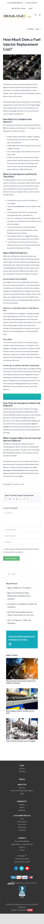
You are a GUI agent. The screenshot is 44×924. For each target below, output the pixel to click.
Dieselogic (8, 484)
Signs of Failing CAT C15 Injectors (19, 588)
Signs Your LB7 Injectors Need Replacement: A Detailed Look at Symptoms (18, 596)
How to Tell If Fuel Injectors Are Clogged (20, 741)
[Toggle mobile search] (36, 15)
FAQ (22, 819)
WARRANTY (22, 801)
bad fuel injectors (11, 268)
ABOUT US (22, 784)
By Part (22, 769)
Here (22, 271)
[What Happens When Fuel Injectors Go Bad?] (22, 698)
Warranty (22, 810)
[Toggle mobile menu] (40, 15)
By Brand (22, 771)
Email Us (22, 847)
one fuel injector (18, 206)
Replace (22, 804)
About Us (22, 788)
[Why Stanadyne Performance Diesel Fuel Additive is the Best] (22, 668)
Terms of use (22, 824)
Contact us (22, 830)
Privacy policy (22, 822)
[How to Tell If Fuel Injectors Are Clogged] (22, 728)
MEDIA (22, 779)
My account (22, 827)
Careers (22, 850)
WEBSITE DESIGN (17, 910)
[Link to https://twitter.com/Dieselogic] (21, 868)
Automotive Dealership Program (22, 790)
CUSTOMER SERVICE (22, 815)
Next (37, 29)
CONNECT (22, 838)
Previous (31, 29)
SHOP (22, 765)
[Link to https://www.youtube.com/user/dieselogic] (27, 868)
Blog (22, 793)
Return (22, 807)
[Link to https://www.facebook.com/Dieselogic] (16, 868)
